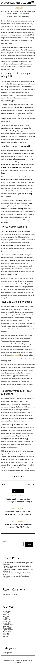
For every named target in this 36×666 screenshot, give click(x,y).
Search (5, 541)
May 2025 (6, 636)
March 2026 (6, 619)
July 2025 (6, 633)
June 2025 (6, 635)
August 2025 (7, 631)
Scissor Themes (15, 661)
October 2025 (7, 628)
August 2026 (7, 611)
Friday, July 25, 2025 (23, 16)
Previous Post (9, 485)
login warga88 (15, 355)
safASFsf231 (12, 16)
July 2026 (6, 613)
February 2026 (7, 621)
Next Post (29, 485)
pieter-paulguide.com (16, 2)
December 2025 (8, 625)
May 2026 (6, 616)
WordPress (18, 662)
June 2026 (6, 614)
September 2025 (8, 630)
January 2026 (7, 623)
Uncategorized (18, 8)
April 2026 (6, 618)
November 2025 (8, 626)
